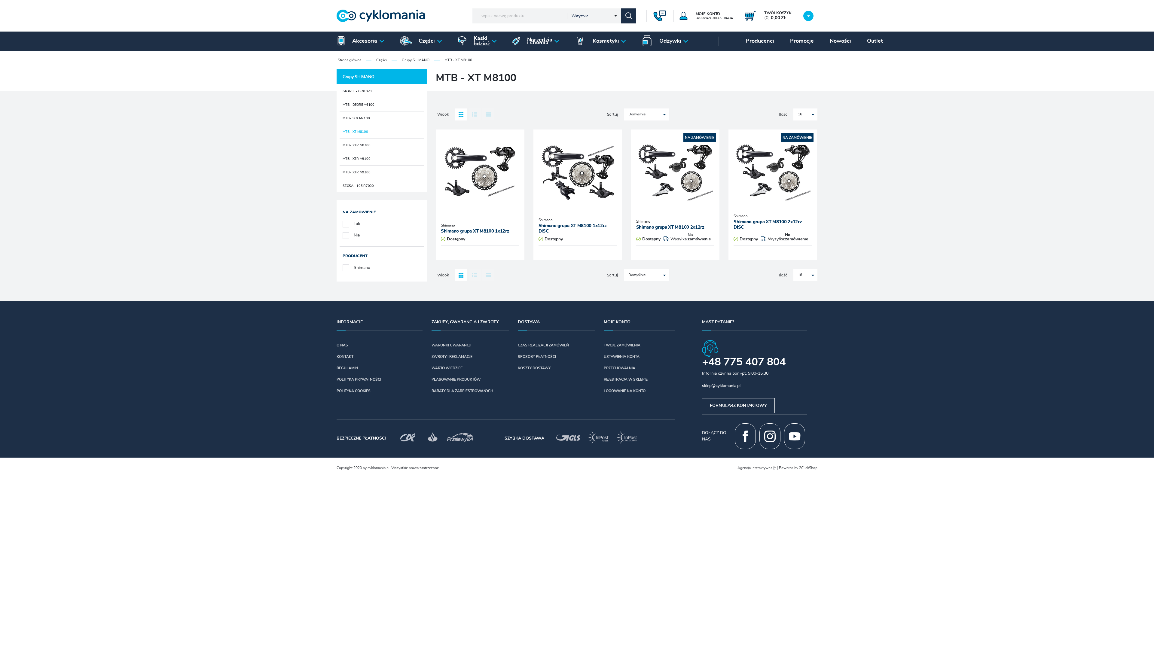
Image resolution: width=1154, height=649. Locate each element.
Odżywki (670, 41)
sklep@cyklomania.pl (721, 386)
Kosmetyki (606, 41)
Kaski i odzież (482, 41)
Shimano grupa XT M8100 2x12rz (670, 227)
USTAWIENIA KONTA (622, 356)
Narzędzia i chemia (539, 41)
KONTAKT (345, 356)
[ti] (775, 468)
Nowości (840, 41)
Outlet (875, 41)
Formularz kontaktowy (738, 406)
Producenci (760, 41)
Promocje (802, 41)
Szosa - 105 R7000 (358, 185)
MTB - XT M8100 (355, 131)
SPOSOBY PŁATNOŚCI (537, 356)
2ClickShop (808, 468)
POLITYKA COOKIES (354, 391)
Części (427, 41)
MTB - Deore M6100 (358, 104)
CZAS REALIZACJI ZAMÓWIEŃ (543, 345)
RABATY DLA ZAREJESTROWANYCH (462, 391)
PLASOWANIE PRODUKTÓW (456, 379)
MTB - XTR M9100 (356, 158)
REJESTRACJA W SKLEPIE (626, 379)
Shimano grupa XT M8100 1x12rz (475, 231)
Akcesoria (364, 41)
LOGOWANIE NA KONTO (625, 391)
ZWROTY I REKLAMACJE (452, 356)
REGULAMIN (347, 368)
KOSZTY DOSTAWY (534, 368)
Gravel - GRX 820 (357, 91)
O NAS (342, 345)
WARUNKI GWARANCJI (451, 345)
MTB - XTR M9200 (356, 172)
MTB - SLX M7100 (356, 118)
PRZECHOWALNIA (619, 368)
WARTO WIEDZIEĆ (447, 368)
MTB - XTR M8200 (356, 145)
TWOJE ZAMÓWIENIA (622, 345)
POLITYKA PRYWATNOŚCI (359, 379)
